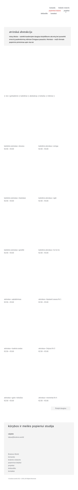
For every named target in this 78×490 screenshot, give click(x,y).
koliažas (42, 96)
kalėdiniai (24, 96)
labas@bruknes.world (16, 437)
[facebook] (14, 486)
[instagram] (10, 486)
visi (7, 96)
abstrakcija (33, 96)
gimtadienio (14, 96)
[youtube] (23, 486)
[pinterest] (19, 486)
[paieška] (69, 13)
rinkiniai (50, 96)
